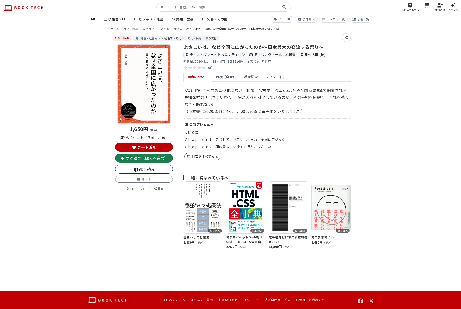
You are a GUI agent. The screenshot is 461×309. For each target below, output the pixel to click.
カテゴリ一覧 (336, 19)
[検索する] (284, 7)
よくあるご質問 (201, 299)
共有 (160, 188)
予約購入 (309, 19)
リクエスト (251, 299)
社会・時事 (130, 29)
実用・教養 (185, 19)
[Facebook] (361, 300)
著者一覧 (363, 19)
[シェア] (346, 37)
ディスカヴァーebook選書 (275, 54)
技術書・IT (117, 19)
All (93, 19)
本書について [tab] (198, 76)
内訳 (163, 138)
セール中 (284, 19)
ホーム (114, 29)
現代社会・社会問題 (155, 29)
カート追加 (146, 147)
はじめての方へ (174, 299)
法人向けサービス (278, 299)
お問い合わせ (228, 299)
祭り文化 (211, 38)
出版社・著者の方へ (310, 299)
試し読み (146, 169)
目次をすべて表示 (204, 156)
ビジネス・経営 (151, 19)
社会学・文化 (182, 29)
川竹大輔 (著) (315, 54)
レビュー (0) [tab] (275, 76)
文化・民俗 (194, 38)
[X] (372, 300)
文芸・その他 (217, 19)
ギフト (146, 179)
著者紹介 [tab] (251, 76)
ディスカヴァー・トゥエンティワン (217, 54)
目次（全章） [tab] (226, 76)
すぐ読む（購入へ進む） (146, 158)
